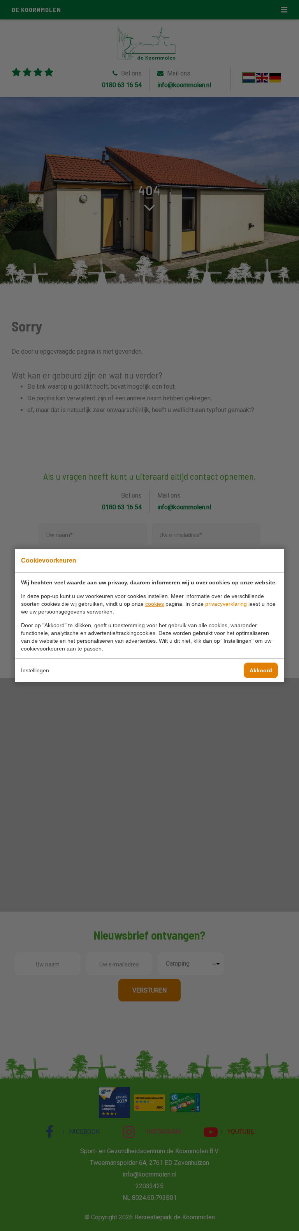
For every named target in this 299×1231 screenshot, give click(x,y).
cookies (154, 604)
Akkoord (261, 670)
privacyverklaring (226, 604)
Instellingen (35, 670)
